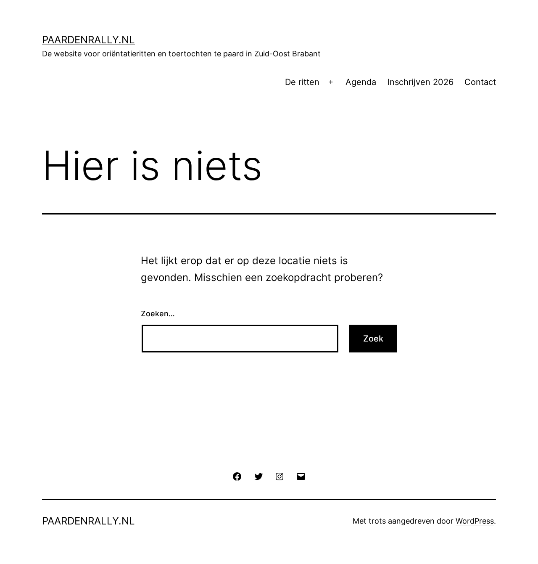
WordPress (475, 520)
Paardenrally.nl (88, 40)
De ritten (302, 82)
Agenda (360, 82)
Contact (480, 82)
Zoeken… (158, 313)
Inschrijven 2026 (421, 82)
